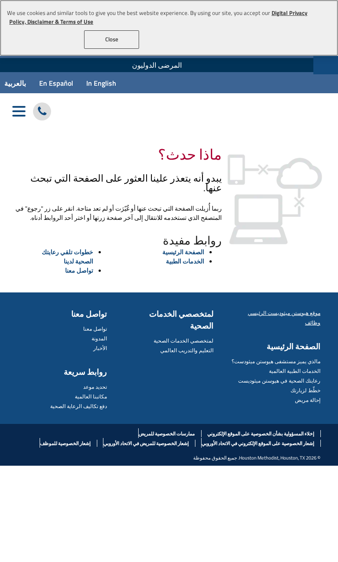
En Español (56, 83)
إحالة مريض (307, 400)
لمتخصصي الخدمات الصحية (183, 340)
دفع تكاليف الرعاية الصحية (78, 406)
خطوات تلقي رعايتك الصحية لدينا (67, 256)
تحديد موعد (95, 387)
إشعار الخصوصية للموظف (65, 443)
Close (112, 39)
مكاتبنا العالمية (91, 396)
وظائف (312, 322)
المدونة (99, 338)
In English (101, 83)
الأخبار (100, 348)
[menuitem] (156, 65)
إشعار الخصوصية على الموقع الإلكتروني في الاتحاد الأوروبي (258, 443)
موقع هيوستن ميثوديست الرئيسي (284, 313)
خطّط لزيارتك (305, 390)
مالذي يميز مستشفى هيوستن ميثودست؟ (275, 361)
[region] (169, 28)
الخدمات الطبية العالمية (294, 371)
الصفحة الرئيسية (183, 251)
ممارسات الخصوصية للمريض (167, 433)
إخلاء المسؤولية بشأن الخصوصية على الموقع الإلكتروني (260, 433)
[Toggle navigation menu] (19, 111)
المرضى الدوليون (157, 65)
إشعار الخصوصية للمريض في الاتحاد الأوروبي (146, 443)
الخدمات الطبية (185, 261)
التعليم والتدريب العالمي (186, 350)
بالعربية (15, 83)
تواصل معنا (79, 270)
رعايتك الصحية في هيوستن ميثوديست (279, 380)
